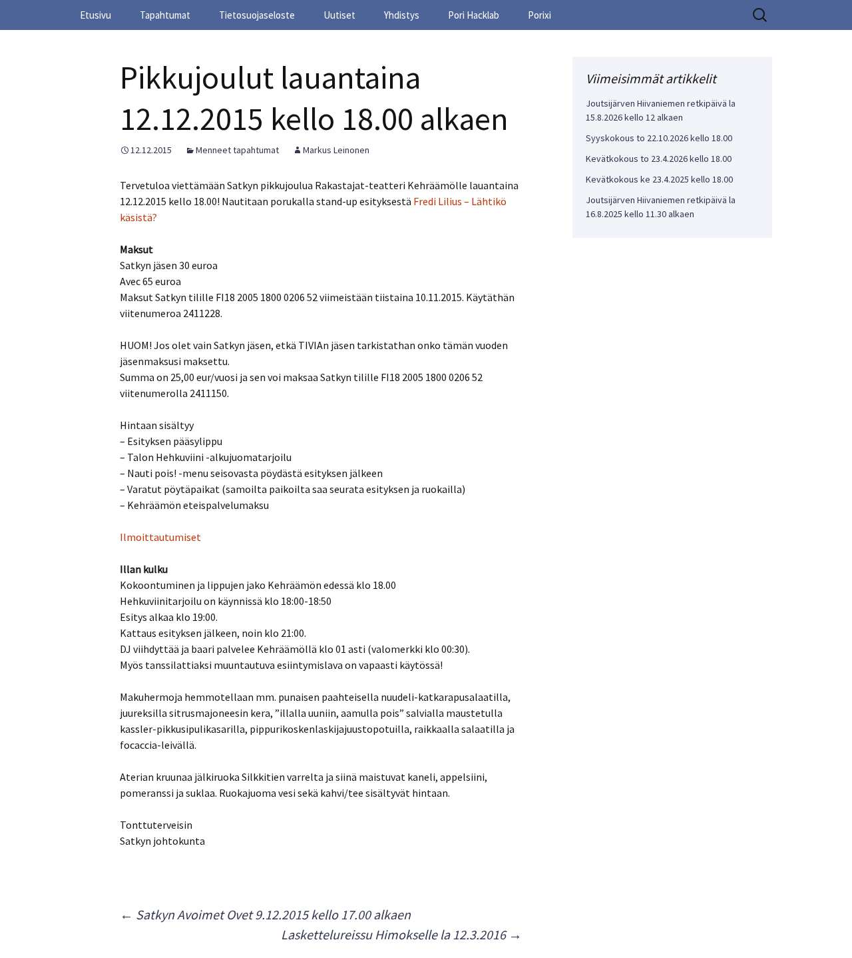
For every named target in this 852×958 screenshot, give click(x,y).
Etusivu (95, 15)
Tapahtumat (165, 15)
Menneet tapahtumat (237, 150)
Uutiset (339, 15)
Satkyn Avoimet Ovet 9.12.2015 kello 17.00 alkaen (265, 914)
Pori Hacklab (473, 15)
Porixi (539, 15)
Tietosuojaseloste (257, 15)
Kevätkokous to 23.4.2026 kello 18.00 (659, 159)
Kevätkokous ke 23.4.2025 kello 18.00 (659, 179)
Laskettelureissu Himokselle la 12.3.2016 (401, 934)
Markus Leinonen (336, 150)
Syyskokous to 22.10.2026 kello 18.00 (659, 138)
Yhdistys (401, 15)
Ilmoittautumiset (160, 537)
